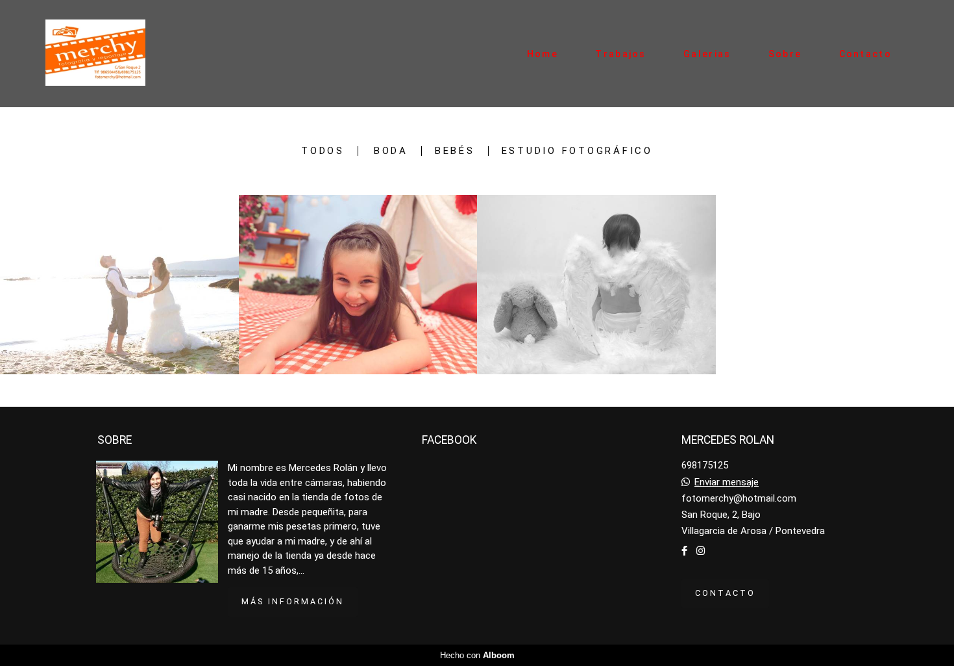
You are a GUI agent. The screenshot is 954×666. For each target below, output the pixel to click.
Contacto (865, 54)
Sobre (785, 54)
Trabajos (620, 54)
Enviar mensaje (726, 482)
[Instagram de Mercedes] (700, 551)
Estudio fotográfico (577, 151)
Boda (391, 151)
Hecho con (477, 655)
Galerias (707, 54)
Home (542, 54)
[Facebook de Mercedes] (684, 551)
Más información (292, 601)
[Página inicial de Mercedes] (108, 53)
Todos (323, 151)
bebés (455, 151)
